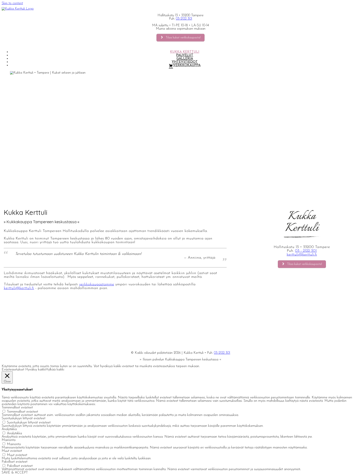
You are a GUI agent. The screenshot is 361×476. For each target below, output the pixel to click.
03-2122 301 (184, 18)
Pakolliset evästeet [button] (14, 461)
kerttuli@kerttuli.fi (19, 288)
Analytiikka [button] (9, 429)
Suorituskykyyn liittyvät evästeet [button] (23, 418)
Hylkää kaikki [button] (55, 369)
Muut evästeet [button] (12, 451)
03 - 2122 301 (306, 251)
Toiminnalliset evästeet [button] (17, 407)
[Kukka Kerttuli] (18, 8)
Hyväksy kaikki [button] (35, 369)
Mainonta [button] (8, 440)
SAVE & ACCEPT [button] (15, 472)
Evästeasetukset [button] (13, 369)
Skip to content (12, 3)
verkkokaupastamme (96, 284)
